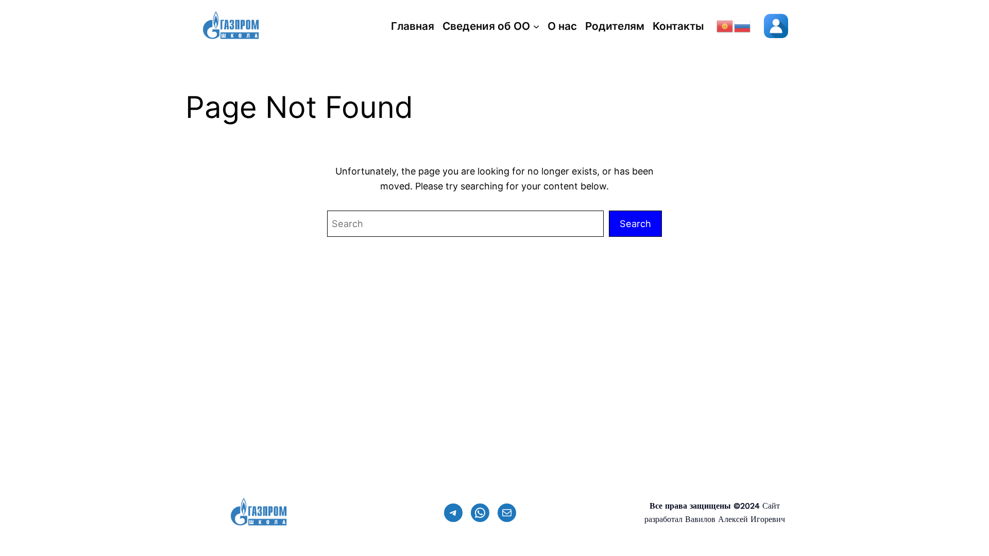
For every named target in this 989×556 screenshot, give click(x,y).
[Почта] (507, 512)
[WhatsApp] (480, 512)
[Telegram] (453, 512)
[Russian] (743, 25)
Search (635, 223)
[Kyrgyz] (725, 25)
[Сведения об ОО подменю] (536, 26)
